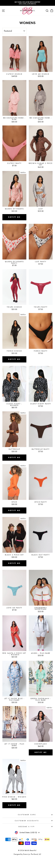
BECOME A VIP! (27, 826)
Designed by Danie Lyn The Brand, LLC (27, 854)
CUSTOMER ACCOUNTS (27, 821)
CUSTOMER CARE (27, 815)
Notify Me (14, 217)
